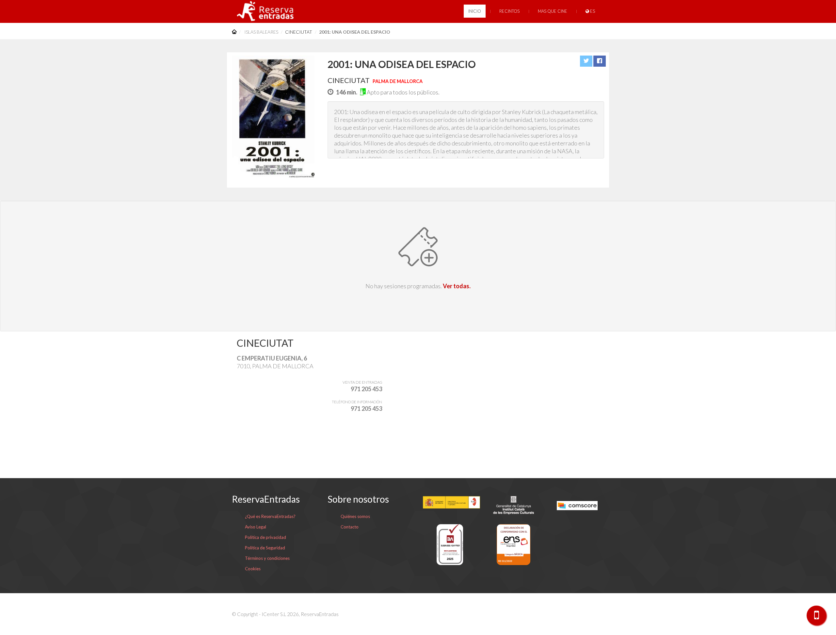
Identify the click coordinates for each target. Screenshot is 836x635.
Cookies (253, 568)
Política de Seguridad (265, 547)
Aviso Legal (255, 526)
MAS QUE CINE (552, 11)
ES (592, 11)
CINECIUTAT (298, 32)
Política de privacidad (265, 537)
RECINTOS (509, 11)
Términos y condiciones (267, 558)
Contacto (350, 526)
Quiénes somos (355, 516)
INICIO (474, 11)
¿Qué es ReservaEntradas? (270, 516)
